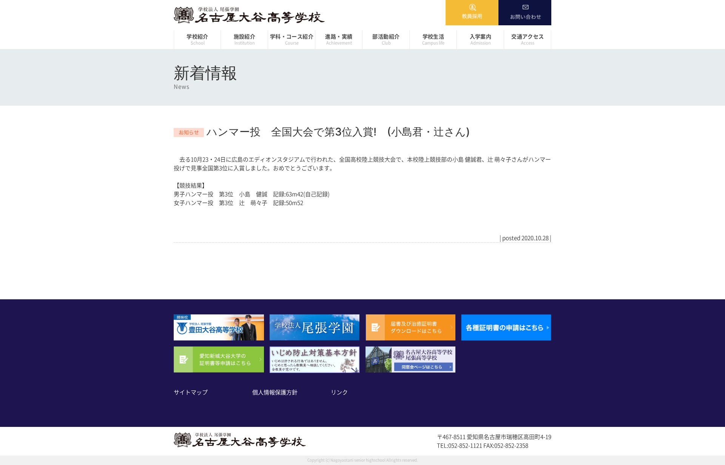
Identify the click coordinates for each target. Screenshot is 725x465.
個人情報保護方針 (275, 392)
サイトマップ (191, 392)
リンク (339, 392)
